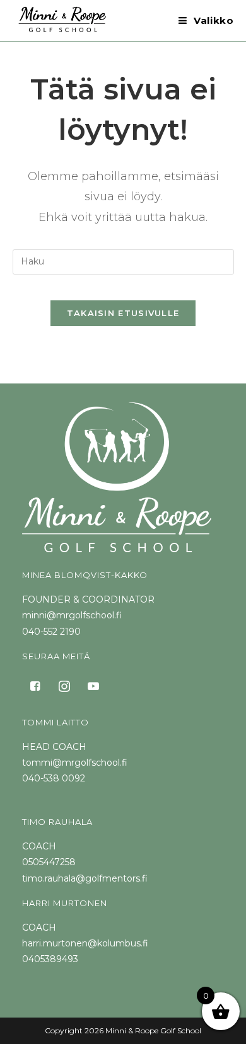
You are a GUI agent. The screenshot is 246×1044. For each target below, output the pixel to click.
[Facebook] (35, 685)
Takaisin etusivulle (123, 313)
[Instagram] (64, 685)
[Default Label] (93, 685)
